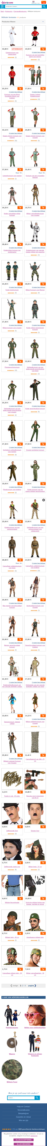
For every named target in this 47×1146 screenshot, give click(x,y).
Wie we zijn (23, 1120)
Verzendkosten (23, 1110)
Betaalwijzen (23, 1113)
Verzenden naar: (35, 3)
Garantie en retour (23, 1117)
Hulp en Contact (23, 1107)
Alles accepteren (23, 1140)
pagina (31, 986)
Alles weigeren (23, 1144)
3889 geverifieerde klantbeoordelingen (31, 1129)
